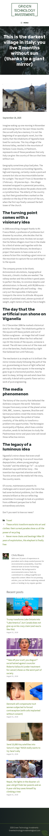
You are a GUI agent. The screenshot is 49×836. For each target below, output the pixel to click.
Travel (9, 520)
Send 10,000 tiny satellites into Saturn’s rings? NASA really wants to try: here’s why (23, 748)
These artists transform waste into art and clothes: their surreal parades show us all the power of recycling (24, 528)
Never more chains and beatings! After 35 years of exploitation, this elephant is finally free (23, 540)
